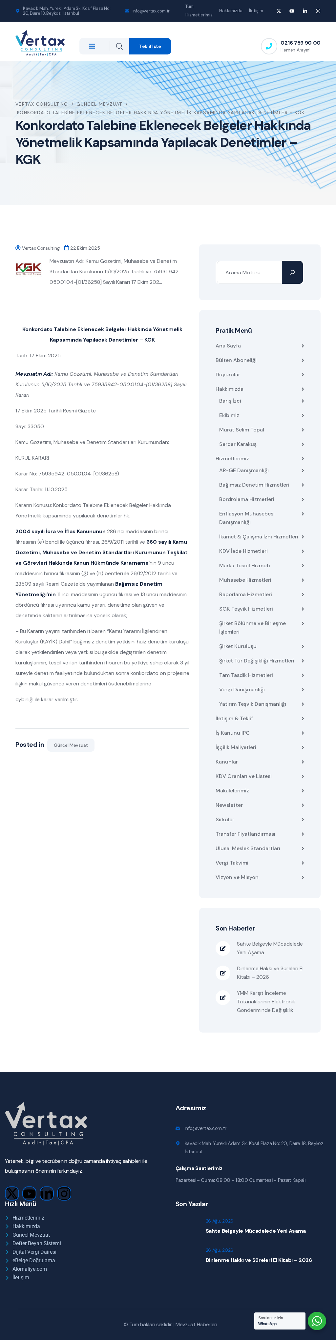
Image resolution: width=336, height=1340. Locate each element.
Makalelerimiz (232, 790)
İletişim (256, 10)
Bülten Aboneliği (236, 360)
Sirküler (225, 819)
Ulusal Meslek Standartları (248, 848)
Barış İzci (230, 400)
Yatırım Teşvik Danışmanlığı (252, 704)
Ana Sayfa (228, 345)
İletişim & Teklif (234, 718)
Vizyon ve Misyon (237, 877)
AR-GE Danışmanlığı (244, 470)
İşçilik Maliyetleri (236, 747)
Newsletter (229, 805)
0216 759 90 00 (301, 42)
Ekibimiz (229, 415)
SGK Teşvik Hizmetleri (246, 608)
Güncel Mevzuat (71, 745)
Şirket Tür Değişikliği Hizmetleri (256, 660)
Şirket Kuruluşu (238, 646)
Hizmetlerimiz (232, 458)
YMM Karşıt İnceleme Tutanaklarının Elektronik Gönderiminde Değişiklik (266, 1002)
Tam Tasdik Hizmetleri (246, 675)
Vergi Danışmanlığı (242, 689)
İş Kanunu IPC (233, 732)
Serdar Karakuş (238, 444)
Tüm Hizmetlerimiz (199, 11)
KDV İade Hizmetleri (243, 551)
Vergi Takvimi (232, 862)
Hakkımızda (230, 10)
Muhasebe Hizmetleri (245, 579)
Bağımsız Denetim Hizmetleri (254, 484)
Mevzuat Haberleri (196, 1324)
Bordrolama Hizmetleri (246, 499)
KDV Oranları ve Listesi (244, 776)
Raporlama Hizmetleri (245, 594)
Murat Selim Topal (241, 429)
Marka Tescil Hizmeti (244, 565)
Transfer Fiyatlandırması (245, 833)
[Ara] (292, 272)
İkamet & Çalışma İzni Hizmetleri (258, 536)
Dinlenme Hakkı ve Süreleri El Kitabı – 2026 (270, 972)
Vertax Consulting (40, 248)
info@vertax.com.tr (151, 11)
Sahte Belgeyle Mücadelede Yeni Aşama (270, 948)
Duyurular (228, 374)
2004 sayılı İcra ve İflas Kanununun (60, 531)
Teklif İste (150, 46)
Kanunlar (227, 761)
